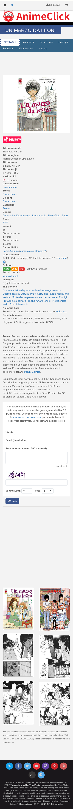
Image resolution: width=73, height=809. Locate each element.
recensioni (61, 258)
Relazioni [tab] (8, 48)
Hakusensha (10, 187)
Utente (9, 432)
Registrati (54, 4)
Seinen (6, 208)
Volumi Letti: (13, 490)
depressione (51, 297)
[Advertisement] (36, 546)
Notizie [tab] (43, 48)
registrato (60, 311)
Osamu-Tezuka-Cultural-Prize (19, 293)
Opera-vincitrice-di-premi (16, 290)
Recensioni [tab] (46, 42)
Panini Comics (32, 371)
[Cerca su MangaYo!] (12, 139)
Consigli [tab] (63, 42)
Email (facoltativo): (16, 440)
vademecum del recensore (26, 417)
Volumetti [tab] (28, 42)
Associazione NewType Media (26, 785)
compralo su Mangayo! (33, 250)
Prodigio (63, 297)
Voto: (38, 490)
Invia (14, 501)
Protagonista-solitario (14, 300)
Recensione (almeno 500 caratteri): (26, 448)
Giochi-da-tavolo (19, 304)
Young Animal (10, 276)
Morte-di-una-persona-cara (27, 297)
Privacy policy (57, 804)
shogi (47, 300)
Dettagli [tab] (10, 42)
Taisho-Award (35, 300)
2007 (5, 222)
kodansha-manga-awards (46, 290)
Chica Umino (10, 194)
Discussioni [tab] (26, 48)
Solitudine (42, 293)
